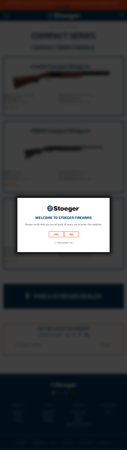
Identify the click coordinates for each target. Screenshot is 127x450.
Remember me (65, 242)
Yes (56, 234)
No (71, 234)
